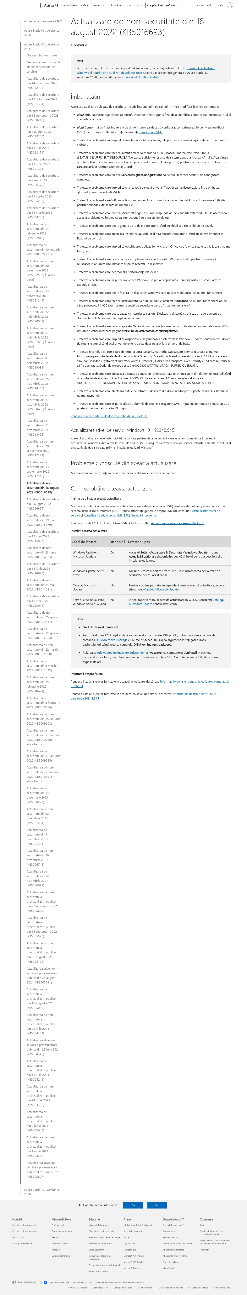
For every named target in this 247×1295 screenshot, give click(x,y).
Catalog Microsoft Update (161, 589)
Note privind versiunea (42, 55)
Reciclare (56, 1249)
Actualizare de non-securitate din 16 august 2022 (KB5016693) (43, 487)
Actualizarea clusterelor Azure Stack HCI (177, 523)
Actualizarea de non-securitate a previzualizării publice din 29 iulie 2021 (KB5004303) (41, 1024)
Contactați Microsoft (77, 1287)
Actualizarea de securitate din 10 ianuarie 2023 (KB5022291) (43, 249)
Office (84, 5)
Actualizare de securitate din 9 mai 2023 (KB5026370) (43, 180)
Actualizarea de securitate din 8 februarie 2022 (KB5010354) (43, 702)
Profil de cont (58, 1225)
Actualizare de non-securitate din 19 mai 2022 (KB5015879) (41, 520)
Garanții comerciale (61, 1255)
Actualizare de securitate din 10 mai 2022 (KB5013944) (43, 600)
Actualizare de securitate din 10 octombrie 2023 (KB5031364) (43, 99)
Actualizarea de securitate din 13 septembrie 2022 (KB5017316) (38, 469)
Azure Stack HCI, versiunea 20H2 (42, 1192)
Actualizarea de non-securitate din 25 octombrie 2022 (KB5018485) (40, 381)
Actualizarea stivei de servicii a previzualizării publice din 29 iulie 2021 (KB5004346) (43, 1047)
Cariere (203, 1225)
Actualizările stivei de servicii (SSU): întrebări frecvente (120, 515)
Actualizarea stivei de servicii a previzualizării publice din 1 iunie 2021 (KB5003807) (43, 1169)
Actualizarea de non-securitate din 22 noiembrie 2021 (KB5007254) (40, 816)
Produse (97, 5)
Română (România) (27, 1282)
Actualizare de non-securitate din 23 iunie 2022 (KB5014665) (41, 552)
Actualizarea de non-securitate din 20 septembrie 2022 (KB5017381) (40, 448)
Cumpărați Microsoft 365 (161, 5)
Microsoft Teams (131, 1268)
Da (133, 1205)
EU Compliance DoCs (198, 1287)
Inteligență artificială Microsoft (138, 1225)
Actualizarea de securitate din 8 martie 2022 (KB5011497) (42, 665)
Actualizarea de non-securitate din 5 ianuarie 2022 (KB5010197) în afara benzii (43, 774)
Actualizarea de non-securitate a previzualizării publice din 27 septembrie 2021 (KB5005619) (43, 901)
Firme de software (171, 1262)
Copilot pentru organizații (24, 1225)
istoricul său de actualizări (143, 77)
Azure (126, 1237)
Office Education (96, 1249)
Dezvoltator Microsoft (173, 1225)
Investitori (204, 1249)
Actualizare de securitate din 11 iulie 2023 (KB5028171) (43, 147)
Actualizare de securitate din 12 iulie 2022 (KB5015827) (43, 536)
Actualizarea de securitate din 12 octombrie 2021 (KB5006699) (38, 878)
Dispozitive (115, 5)
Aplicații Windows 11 (22, 1243)
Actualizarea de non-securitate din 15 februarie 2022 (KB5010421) (40, 684)
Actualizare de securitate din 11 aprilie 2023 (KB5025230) (43, 196)
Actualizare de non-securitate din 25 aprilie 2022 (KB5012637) (42, 617)
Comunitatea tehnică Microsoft (177, 1243)
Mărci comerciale (145, 1287)
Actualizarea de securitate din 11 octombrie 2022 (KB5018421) (38, 427)
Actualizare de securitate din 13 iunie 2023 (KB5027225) (43, 163)
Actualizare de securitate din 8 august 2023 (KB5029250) (43, 131)
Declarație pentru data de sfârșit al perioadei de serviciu (43, 66)
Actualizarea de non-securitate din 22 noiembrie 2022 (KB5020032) (40, 314)
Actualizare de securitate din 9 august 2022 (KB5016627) (43, 503)
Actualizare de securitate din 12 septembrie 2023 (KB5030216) (43, 115)
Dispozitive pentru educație (102, 1231)
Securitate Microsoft (133, 1231)
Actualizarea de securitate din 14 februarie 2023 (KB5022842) (38, 231)
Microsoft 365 (69, 5)
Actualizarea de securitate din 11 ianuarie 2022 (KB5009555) (43, 755)
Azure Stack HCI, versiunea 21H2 (42, 46)
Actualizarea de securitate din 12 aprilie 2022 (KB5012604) (42, 633)
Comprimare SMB (150, 132)
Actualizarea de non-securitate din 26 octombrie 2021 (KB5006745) (40, 857)
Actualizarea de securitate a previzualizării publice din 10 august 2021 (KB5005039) (41, 998)
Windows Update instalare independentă (121, 652)
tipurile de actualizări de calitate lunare (118, 73)
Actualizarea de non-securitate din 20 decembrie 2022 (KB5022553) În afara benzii (41, 270)
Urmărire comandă (60, 1243)
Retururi (55, 1237)
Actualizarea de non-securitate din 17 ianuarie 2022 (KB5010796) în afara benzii (43, 737)
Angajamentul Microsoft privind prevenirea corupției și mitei (214, 1242)
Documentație (169, 1231)
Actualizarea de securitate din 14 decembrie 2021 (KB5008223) (38, 795)
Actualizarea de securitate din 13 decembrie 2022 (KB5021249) (38, 293)
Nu (157, 1205)
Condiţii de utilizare (123, 1287)
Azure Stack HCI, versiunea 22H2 (42, 32)
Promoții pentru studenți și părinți (105, 1265)
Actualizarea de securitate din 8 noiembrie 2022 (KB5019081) (37, 360)
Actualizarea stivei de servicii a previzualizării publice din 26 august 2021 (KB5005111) (42, 975)
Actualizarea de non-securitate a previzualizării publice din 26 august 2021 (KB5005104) (41, 952)
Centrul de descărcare (62, 1231)
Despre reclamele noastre (171, 1287)
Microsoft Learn (170, 1237)
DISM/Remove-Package (111, 640)
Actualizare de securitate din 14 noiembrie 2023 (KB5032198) (43, 83)
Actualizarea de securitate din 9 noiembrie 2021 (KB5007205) (37, 837)
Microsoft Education (98, 1225)
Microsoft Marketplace (173, 1249)
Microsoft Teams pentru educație (104, 1237)
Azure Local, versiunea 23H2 (43, 21)
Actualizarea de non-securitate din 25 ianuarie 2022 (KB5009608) (43, 718)
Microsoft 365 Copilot (134, 1262)
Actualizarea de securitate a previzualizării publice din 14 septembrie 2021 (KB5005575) (43, 926)
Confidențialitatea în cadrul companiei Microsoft (213, 1233)
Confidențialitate (100, 1287)
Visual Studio (169, 1268)
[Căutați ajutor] (220, 5)
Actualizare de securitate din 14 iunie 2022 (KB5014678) (43, 568)
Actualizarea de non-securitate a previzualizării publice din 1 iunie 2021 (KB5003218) (41, 1146)
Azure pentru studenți (99, 1271)
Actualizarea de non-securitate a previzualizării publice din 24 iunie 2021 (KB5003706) (41, 1095)
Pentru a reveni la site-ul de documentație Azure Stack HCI (109, 416)
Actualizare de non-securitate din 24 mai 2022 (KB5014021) (41, 584)
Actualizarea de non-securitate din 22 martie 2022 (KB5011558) (42, 649)
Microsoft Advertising (134, 1255)
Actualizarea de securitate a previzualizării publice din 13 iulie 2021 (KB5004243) (41, 1070)
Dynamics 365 (130, 1243)
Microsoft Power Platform (175, 1255)
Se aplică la (80, 45)
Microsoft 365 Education (100, 1243)
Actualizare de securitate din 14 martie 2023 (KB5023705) (43, 212)
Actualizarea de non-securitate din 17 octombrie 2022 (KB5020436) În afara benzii (41, 404)
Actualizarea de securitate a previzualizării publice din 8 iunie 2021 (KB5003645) (41, 1121)
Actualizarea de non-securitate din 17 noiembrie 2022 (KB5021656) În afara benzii (41, 337)
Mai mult (134, 5)
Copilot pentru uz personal (24, 1231)
